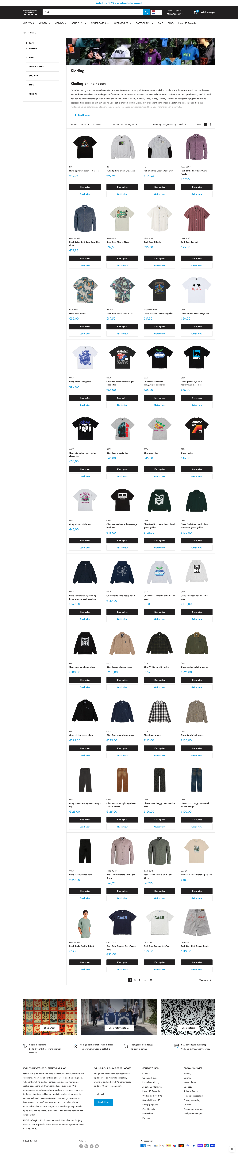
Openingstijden (149, 1077)
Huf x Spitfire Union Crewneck (120, 170)
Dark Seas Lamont (189, 242)
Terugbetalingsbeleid (193, 1095)
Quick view (85, 194)
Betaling (187, 1073)
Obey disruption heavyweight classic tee (82, 455)
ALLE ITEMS (28, 23)
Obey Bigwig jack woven (192, 735)
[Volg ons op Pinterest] (92, 1146)
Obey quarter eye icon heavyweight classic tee (191, 383)
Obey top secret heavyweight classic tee (119, 383)
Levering (187, 1077)
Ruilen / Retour (191, 1091)
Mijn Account (174, 13)
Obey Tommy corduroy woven (120, 735)
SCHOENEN (77, 23)
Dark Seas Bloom (77, 313)
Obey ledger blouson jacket (119, 667)
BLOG (171, 23)
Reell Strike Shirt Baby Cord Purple (194, 172)
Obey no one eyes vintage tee (195, 313)
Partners (146, 1118)
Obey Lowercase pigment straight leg (85, 805)
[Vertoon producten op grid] (205, 124)
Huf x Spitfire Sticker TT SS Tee (84, 170)
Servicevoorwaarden (193, 1109)
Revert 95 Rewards (187, 23)
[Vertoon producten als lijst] (210, 124)
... (145, 980)
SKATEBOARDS (98, 23)
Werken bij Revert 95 (152, 1095)
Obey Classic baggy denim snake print (159, 805)
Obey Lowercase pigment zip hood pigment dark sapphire (83, 597)
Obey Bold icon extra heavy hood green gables (159, 526)
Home (25, 32)
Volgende (203, 980)
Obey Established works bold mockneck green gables (194, 526)
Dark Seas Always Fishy (117, 242)
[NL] (156, 12)
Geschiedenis (148, 1109)
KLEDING (59, 23)
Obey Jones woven (152, 735)
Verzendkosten (190, 1082)
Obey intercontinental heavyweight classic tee (154, 383)
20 (151, 980)
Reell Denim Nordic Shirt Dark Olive (158, 876)
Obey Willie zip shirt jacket (156, 667)
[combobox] (93, 12)
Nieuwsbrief (147, 1113)
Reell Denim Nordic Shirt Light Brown (120, 876)
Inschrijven (103, 1102)
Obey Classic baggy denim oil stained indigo (195, 805)
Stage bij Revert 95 (151, 1100)
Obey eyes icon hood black (82, 667)
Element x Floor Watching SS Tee (196, 874)
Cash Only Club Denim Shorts (195, 946)
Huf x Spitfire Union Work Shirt (158, 170)
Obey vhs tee (187, 453)
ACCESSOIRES (121, 23)
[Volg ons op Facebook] (81, 1146)
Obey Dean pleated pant (80, 874)
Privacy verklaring (192, 1100)
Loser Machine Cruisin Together (158, 313)
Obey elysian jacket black (81, 735)
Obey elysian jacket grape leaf (195, 667)
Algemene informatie (152, 1086)
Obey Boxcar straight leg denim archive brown (121, 805)
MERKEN (43, 23)
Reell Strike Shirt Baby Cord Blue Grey (84, 244)
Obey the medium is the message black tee (121, 526)
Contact (146, 1073)
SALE (160, 23)
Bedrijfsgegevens (150, 1104)
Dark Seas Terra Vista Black (119, 313)
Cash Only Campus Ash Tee (156, 946)
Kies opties (85, 187)
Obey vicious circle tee (79, 524)
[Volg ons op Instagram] (86, 1146)
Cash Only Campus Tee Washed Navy (121, 948)
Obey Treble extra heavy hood (120, 595)
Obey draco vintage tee (80, 381)
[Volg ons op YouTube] (97, 1146)
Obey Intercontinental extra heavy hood (159, 597)
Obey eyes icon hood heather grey (194, 597)
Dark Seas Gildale (152, 242)
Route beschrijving (150, 1082)
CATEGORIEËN (143, 23)
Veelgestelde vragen (193, 1113)
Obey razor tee (151, 453)
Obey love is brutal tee (117, 453)
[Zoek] (146, 12)
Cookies (187, 1104)
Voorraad (188, 1086)
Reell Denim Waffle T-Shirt (81, 946)
